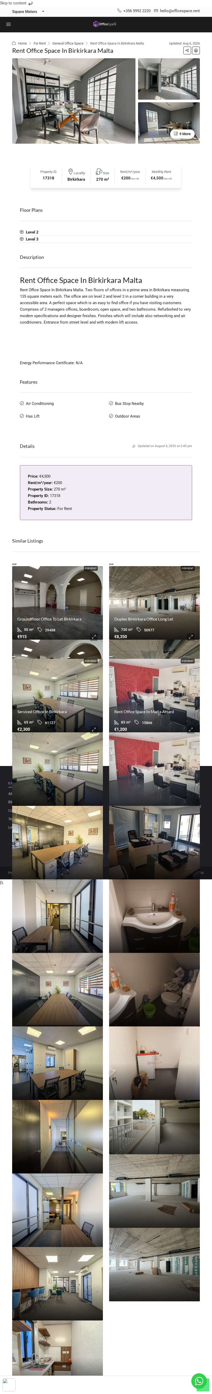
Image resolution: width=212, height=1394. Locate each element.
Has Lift (33, 416)
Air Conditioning (40, 403)
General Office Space (68, 43)
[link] (57, 603)
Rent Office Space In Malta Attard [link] (144, 711)
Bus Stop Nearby (129, 403)
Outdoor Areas (127, 416)
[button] (187, 50)
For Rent (40, 43)
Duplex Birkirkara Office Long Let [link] (143, 618)
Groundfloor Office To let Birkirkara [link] (49, 618)
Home (22, 43)
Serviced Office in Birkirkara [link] (42, 711)
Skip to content (13, 3)
